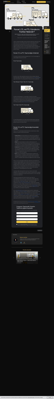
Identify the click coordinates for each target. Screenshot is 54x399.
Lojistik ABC (40, 230)
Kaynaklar (23, 1)
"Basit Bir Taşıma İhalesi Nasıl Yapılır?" (24, 182)
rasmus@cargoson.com (37, 202)
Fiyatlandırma (19, 2)
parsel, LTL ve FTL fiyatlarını (25, 194)
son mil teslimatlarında (36, 77)
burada (41, 397)
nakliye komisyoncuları (25, 101)
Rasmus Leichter (19, 37)
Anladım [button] (50, 397)
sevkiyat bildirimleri (35, 196)
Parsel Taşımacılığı (47, 32)
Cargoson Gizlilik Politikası (23, 224)
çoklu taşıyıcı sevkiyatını (23, 191)
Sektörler (18, 1)
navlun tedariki (22, 181)
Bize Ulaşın (24, 2)
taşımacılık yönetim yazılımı (20, 190)
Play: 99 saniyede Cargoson (47, 51)
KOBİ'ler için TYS (35, 186)
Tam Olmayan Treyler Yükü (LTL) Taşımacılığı (47, 35)
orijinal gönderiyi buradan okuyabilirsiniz (33, 201)
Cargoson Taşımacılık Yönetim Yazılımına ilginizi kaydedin (47, 46)
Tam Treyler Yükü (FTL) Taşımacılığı (47, 38)
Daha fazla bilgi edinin (31, 397)
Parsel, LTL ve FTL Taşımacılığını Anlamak (47, 30)
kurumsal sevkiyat (34, 185)
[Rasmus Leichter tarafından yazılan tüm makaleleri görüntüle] (16, 240)
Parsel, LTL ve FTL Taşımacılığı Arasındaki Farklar (47, 41)
